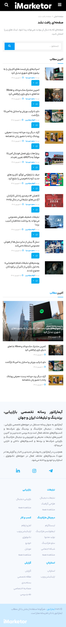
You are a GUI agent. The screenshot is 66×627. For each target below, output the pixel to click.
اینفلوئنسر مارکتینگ (45, 531)
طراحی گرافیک (48, 504)
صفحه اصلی (58, 16)
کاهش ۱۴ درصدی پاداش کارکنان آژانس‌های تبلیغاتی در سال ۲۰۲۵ (22, 198)
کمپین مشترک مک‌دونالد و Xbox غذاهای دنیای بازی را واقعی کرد (22, 92)
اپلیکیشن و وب (24, 531)
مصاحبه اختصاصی (22, 589)
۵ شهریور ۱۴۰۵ (16, 250)
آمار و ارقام (26, 526)
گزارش (28, 571)
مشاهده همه (48, 510)
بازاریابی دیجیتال (23, 499)
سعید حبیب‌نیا (30, 78)
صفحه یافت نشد (44, 16)
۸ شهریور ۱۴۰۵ (17, 78)
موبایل (28, 549)
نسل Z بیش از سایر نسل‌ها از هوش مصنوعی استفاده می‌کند (21, 244)
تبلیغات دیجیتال (47, 498)
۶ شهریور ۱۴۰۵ (17, 204)
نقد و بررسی (25, 594)
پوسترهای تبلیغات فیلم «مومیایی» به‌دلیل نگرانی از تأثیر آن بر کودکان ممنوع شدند (22, 267)
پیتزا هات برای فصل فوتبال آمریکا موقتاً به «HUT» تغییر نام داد (22, 156)
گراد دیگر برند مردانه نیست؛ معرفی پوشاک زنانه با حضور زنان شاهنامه (22, 135)
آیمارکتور (51, 609)
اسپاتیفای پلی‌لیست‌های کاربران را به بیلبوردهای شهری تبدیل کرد (21, 71)
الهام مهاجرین (30, 120)
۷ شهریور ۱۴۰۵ (17, 141)
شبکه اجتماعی (48, 549)
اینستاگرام (50, 526)
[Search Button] (10, 46)
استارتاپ (51, 571)
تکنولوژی (26, 537)
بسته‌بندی (26, 583)
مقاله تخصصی (24, 577)
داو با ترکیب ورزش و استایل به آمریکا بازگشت (21, 113)
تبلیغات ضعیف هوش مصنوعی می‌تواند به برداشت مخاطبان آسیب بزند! (22, 221)
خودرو (28, 543)
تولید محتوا (49, 537)
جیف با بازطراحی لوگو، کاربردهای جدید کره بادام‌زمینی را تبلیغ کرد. (23, 177)
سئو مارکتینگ (48, 543)
